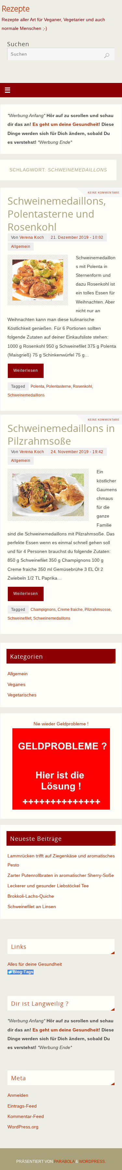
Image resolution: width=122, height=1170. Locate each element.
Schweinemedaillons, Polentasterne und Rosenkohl (56, 214)
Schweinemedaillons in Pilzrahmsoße (61, 434)
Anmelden (17, 1095)
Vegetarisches (21, 694)
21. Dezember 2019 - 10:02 (77, 237)
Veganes (16, 684)
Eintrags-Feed (22, 1106)
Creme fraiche (70, 609)
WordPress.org (22, 1126)
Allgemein (21, 246)
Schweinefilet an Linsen (31, 906)
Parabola (64, 1161)
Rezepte (16, 8)
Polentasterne (58, 386)
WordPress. (92, 1161)
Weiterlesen (25, 370)
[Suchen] (106, 55)
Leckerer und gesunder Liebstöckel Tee (48, 885)
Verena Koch (32, 237)
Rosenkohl (82, 386)
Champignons (43, 609)
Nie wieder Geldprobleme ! (61, 723)
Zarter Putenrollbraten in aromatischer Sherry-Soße (60, 875)
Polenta (37, 386)
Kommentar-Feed (25, 1116)
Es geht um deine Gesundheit (66, 124)
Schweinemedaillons (26, 395)
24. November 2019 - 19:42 (77, 452)
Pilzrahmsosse (98, 609)
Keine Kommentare (103, 192)
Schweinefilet (19, 618)
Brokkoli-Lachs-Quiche (30, 896)
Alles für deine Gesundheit (34, 964)
